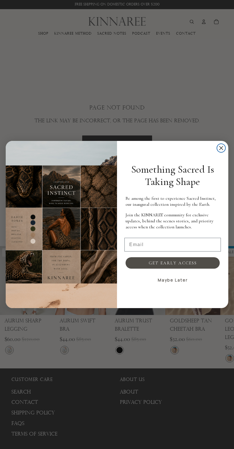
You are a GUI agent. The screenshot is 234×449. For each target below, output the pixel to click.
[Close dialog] (221, 148)
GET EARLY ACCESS (173, 263)
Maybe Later (173, 280)
